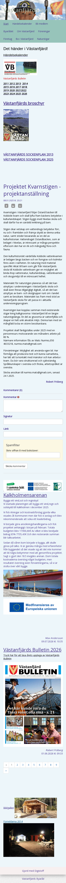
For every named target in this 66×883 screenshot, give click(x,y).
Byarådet (8, 31)
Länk (6, 428)
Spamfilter (13, 445)
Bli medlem (42, 23)
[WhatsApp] (20, 206)
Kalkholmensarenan (25, 495)
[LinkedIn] (13, 206)
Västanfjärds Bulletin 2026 (32, 649)
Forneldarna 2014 (13, 821)
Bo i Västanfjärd (24, 38)
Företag (7, 38)
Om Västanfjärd (25, 31)
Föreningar (44, 31)
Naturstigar (43, 38)
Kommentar (10, 397)
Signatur (7, 416)
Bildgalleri (8, 807)
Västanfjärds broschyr (23, 103)
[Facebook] (6, 206)
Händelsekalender (22, 23)
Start (6, 23)
